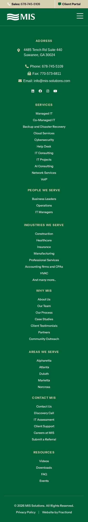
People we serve (44, 190)
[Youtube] (55, 91)
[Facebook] (40, 91)
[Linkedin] (33, 91)
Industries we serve (44, 225)
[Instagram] (48, 91)
